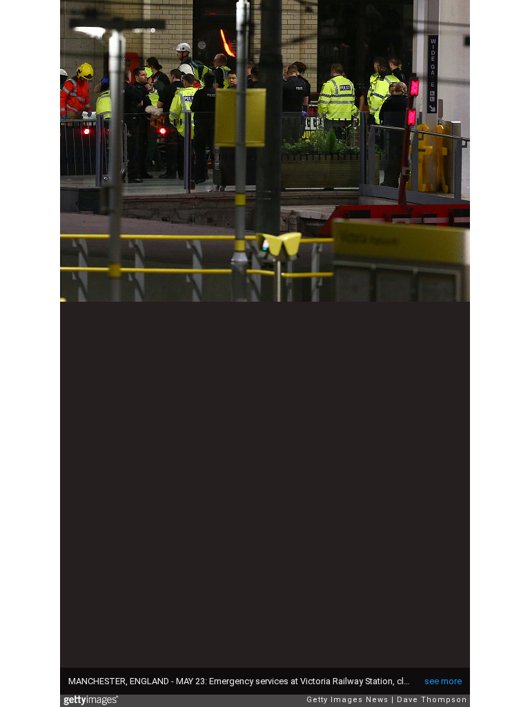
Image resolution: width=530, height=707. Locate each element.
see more (443, 681)
